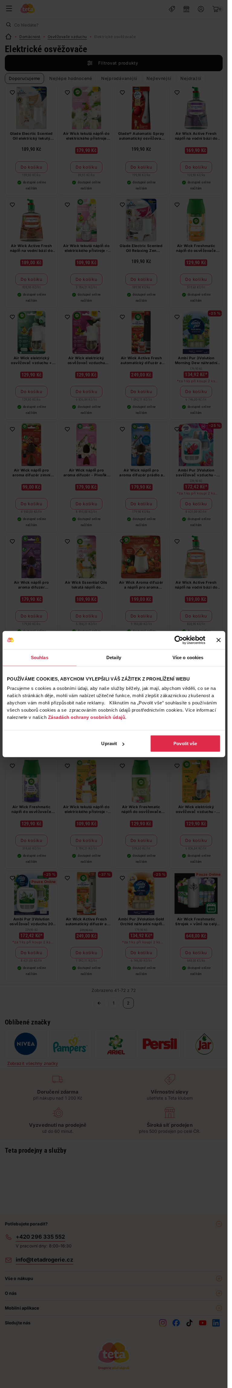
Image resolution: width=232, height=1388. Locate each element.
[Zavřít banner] (218, 640)
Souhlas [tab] (39, 657)
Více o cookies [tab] (187, 657)
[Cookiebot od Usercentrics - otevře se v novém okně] (178, 639)
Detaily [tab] (113, 657)
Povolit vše (185, 743)
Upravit (109, 743)
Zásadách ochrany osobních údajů (86, 717)
